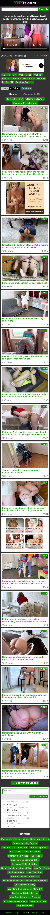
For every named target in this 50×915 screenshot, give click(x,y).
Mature (5, 78)
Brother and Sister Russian (25, 893)
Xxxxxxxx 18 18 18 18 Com (25, 864)
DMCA (24, 912)
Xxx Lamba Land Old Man (15, 880)
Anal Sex (38, 75)
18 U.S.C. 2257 (36, 912)
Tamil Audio (36, 855)
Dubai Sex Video (38, 901)
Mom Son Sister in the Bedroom (25, 897)
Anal (21, 75)
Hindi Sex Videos (16, 872)
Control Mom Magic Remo (36, 839)
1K (37, 55)
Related (13, 94)
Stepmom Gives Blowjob (25, 103)
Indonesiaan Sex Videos (15, 901)
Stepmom (16, 78)
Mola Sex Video (41, 868)
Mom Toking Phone (38, 847)
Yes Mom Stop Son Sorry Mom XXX (25, 889)
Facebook (26, 88)
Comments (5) (32, 94)
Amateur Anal (22, 82)
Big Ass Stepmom (15, 99)
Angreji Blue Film (25, 905)
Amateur (6, 75)
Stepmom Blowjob (35, 99)
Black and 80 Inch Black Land (25, 876)
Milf (14, 75)
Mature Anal (29, 78)
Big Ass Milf (8, 82)
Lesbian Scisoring (38, 880)
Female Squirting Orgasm (25, 843)
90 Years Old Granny (25, 884)
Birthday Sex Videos (18, 855)
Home (9, 912)
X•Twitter (14, 88)
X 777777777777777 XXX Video (25, 851)
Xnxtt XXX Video (34, 872)
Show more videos (27, 782)
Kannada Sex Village (11, 839)
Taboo (28, 75)
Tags (16, 912)
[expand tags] (32, 82)
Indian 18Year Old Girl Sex (14, 847)
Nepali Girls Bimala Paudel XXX (16, 868)
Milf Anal (41, 78)
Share (5, 88)
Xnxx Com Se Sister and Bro (25, 860)
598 (45, 55)
